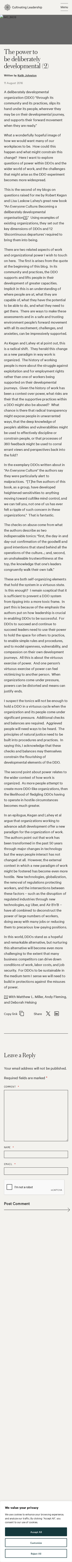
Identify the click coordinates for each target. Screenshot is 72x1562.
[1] (25, 217)
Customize (36, 1542)
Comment (11, 1086)
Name (9, 1147)
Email (10, 1164)
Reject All (36, 1553)
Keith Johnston (27, 75)
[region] (36, 1531)
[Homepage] (23, 7)
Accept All (36, 1532)
